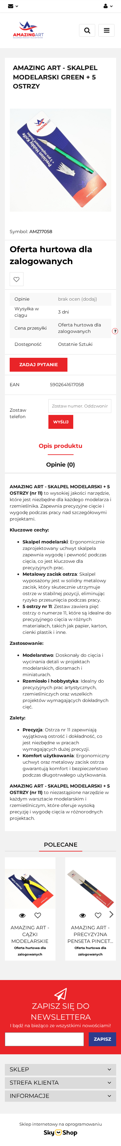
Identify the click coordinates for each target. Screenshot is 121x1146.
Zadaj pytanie (38, 364)
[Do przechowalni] (17, 279)
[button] (60, 1070)
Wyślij (60, 421)
